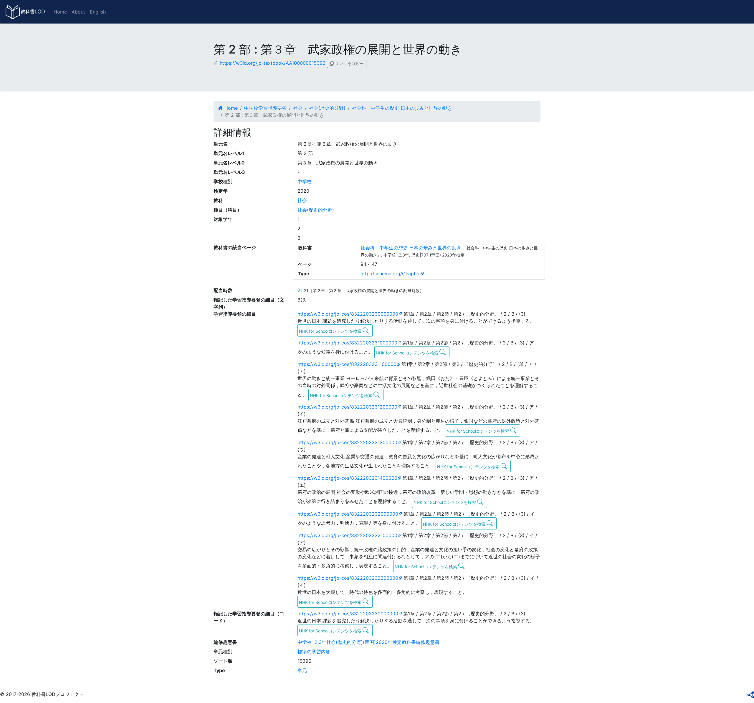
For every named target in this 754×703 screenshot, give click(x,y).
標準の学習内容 (313, 651)
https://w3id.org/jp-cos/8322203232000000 (347, 514)
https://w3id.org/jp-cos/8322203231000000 (347, 343)
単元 (302, 670)
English (98, 12)
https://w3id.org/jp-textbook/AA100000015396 (272, 63)
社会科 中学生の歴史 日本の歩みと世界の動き (402, 108)
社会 (297, 108)
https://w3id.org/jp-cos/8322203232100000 (347, 535)
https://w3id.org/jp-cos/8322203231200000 (347, 407)
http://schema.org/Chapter (390, 273)
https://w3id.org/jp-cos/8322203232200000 (347, 578)
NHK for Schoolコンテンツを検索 (331, 331)
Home (60, 12)
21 (299, 290)
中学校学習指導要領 (265, 108)
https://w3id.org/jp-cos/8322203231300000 (347, 442)
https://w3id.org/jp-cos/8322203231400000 (347, 478)
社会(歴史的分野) (327, 108)
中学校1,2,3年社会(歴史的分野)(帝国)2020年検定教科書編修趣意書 (368, 642)
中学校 (304, 181)
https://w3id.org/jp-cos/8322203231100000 (346, 364)
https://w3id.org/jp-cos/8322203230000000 (347, 314)
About (78, 12)
